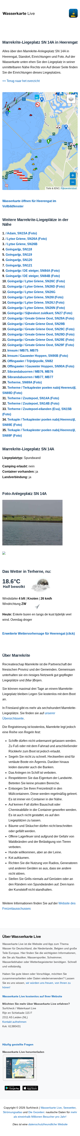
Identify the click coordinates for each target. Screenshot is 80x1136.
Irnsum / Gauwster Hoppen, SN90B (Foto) (37, 355)
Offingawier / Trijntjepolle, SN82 (30, 361)
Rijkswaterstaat (69, 188)
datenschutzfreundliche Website (48, 1124)
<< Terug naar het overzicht (21, 81)
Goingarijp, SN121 (19, 265)
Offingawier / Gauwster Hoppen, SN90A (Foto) (40, 366)
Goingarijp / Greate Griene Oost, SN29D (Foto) (40, 334)
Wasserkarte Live (51, 1107)
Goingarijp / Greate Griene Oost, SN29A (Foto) (40, 318)
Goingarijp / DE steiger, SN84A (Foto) (33, 270)
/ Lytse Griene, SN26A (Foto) (26, 238)
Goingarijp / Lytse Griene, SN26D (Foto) (36, 286)
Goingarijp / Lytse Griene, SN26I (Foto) (35, 297)
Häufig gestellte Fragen (17, 1044)
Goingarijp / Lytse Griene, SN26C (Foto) (36, 281)
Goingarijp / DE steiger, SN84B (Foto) (33, 276)
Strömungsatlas (12, 1112)
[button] (28, 95)
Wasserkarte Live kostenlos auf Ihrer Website (32, 996)
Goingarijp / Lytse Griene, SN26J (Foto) (35, 302)
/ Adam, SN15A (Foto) (21, 233)
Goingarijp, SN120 (19, 260)
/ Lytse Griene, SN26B (21, 244)
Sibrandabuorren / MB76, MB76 (30, 371)
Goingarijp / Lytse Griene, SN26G (31, 292)
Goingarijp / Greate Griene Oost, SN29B (36, 324)
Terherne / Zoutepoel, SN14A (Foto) (33, 398)
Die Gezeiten (36, 1112)
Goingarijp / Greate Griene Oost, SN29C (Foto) (40, 329)
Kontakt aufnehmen (14, 1021)
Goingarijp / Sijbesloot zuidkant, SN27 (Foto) (39, 313)
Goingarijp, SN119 (19, 254)
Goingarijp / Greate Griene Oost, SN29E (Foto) (40, 339)
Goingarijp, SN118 (19, 249)
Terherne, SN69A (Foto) (24, 382)
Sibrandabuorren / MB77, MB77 (30, 377)
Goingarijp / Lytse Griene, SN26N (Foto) (36, 307)
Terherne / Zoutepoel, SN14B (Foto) (33, 403)
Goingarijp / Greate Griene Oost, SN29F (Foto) (40, 345)
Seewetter (69, 1107)
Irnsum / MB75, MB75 (22, 350)
